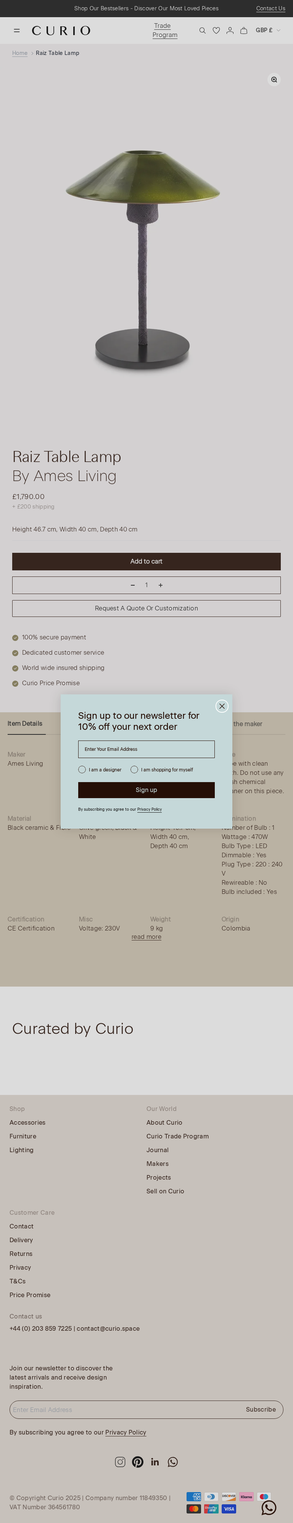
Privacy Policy (149, 809)
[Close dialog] (222, 706)
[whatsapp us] (269, 1508)
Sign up (146, 790)
